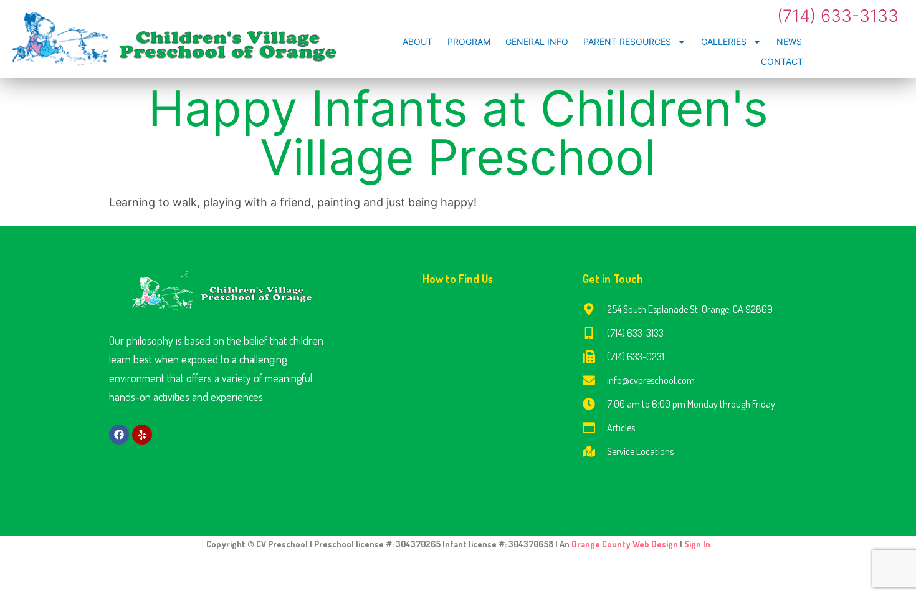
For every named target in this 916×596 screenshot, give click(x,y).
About (417, 41)
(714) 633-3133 (838, 16)
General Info (536, 41)
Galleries (724, 41)
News (789, 41)
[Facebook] (119, 435)
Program (468, 41)
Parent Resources (627, 41)
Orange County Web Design (625, 544)
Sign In (697, 544)
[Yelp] (142, 435)
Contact (782, 61)
